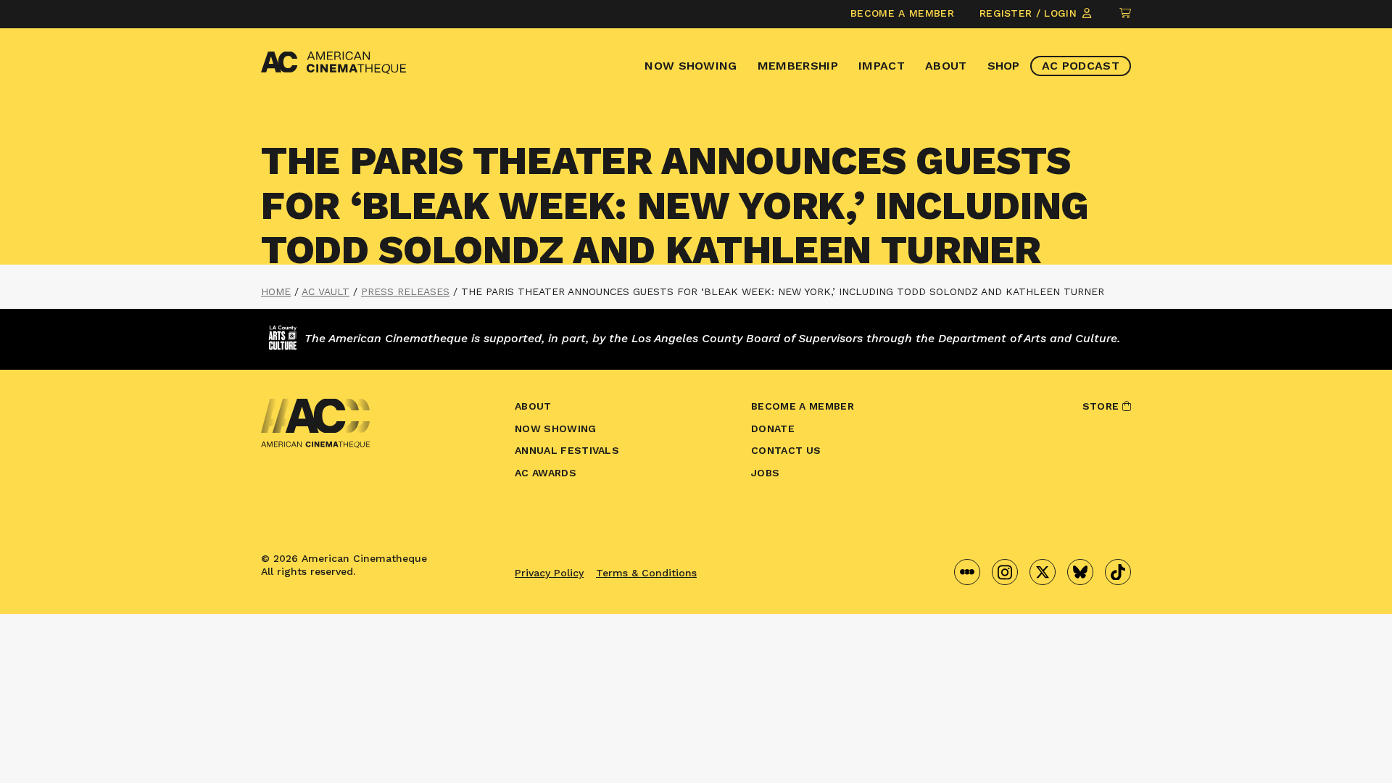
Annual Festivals (567, 450)
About (946, 65)
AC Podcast (1080, 65)
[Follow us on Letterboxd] (967, 572)
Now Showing (691, 65)
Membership (798, 65)
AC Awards (545, 472)
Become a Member (902, 13)
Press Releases (405, 291)
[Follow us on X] (1043, 572)
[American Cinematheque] (333, 62)
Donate (773, 428)
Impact (881, 65)
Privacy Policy (549, 573)
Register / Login (1029, 13)
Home (276, 291)
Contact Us (786, 450)
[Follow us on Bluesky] (1080, 572)
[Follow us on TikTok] (1118, 572)
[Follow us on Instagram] (1005, 572)
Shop (1003, 65)
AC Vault (325, 291)
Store (1102, 406)
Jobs (765, 472)
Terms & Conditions (646, 573)
